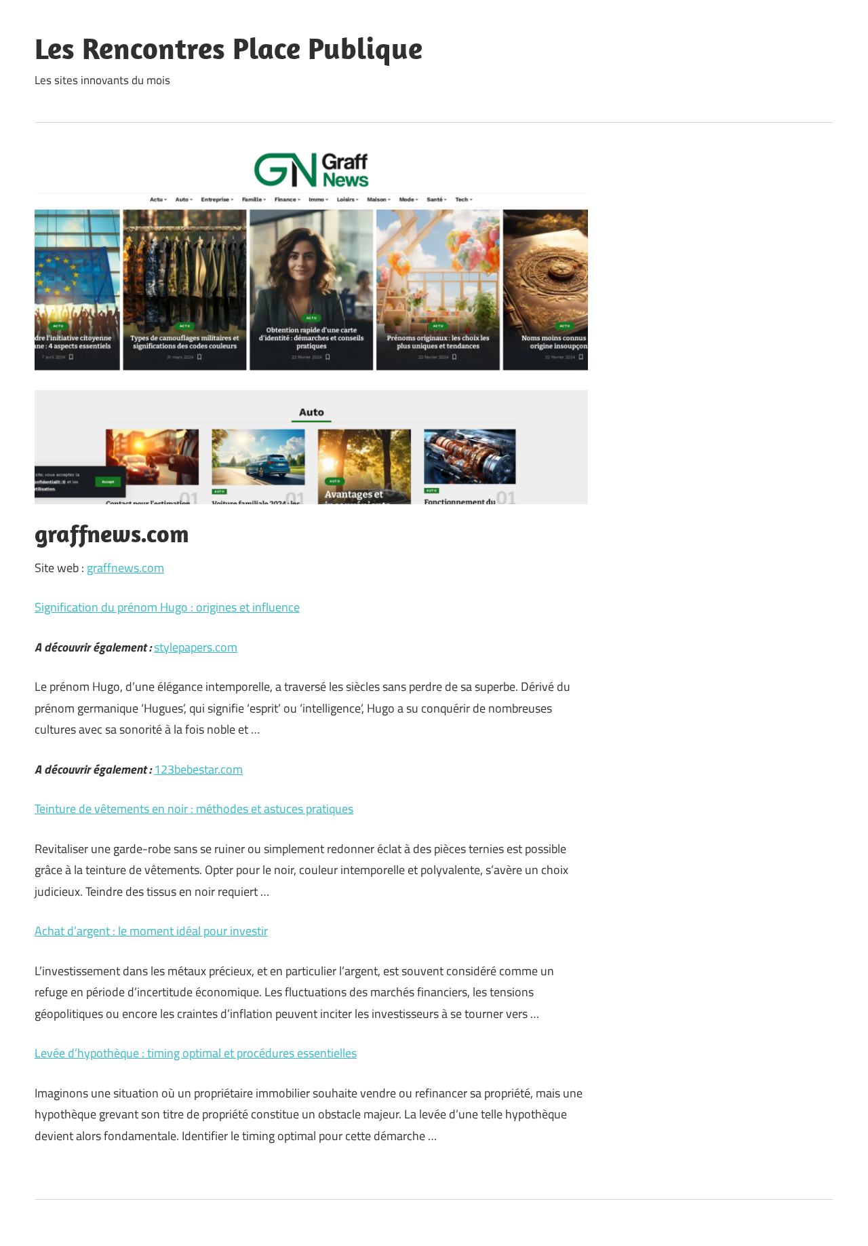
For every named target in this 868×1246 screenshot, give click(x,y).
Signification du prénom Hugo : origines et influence (167, 607)
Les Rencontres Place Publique (228, 48)
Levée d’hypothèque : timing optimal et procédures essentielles (196, 1053)
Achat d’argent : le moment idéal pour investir (151, 931)
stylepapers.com (195, 647)
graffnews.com (125, 568)
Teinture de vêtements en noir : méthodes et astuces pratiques (194, 808)
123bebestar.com (198, 769)
